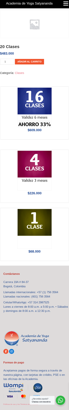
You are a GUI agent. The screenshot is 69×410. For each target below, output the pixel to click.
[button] (65, 4)
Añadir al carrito (29, 61)
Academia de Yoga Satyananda (29, 3)
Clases (19, 73)
